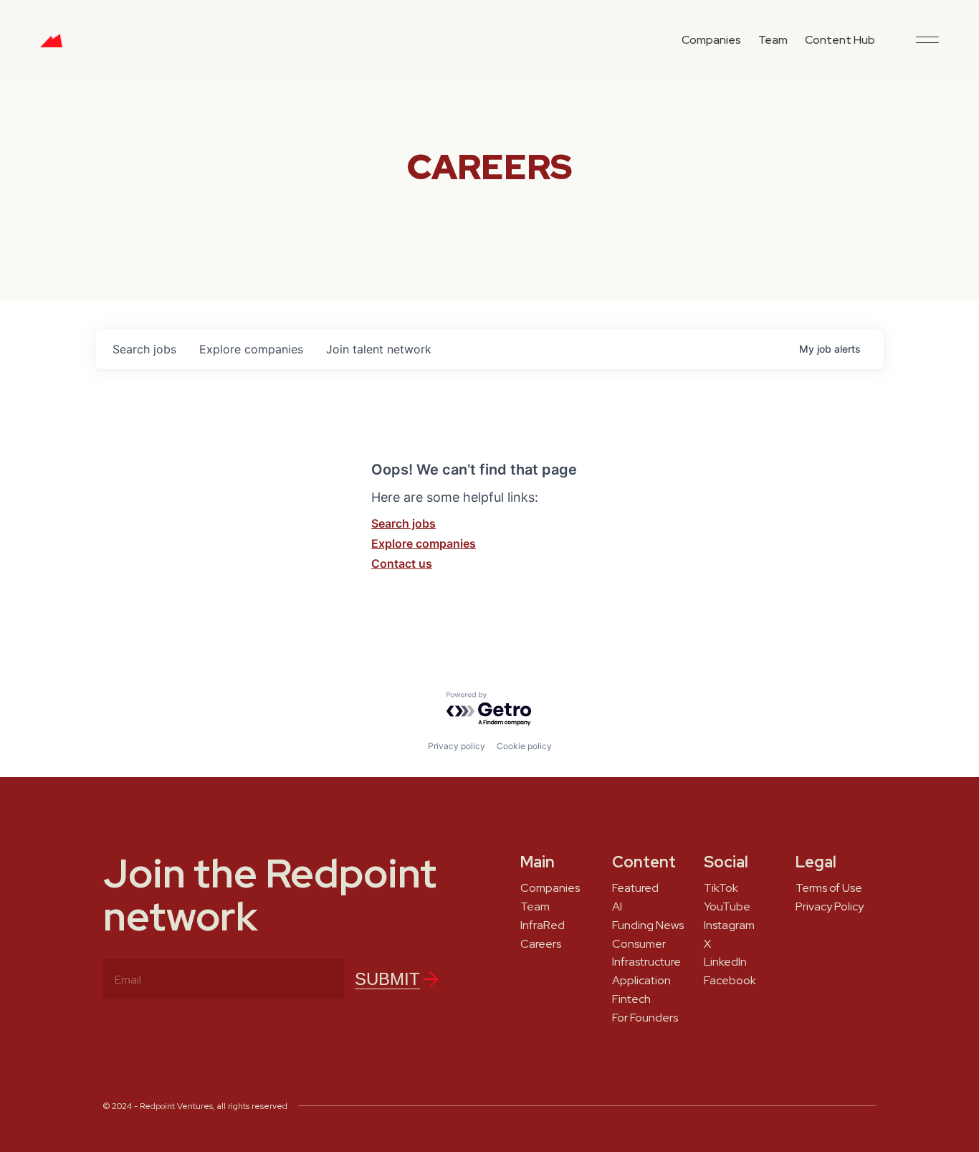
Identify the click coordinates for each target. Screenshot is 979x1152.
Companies (711, 39)
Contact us (401, 563)
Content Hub (840, 39)
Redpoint (51, 46)
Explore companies (423, 543)
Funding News (648, 925)
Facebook (730, 981)
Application (641, 981)
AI (617, 907)
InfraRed (542, 925)
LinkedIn (725, 962)
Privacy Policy (830, 907)
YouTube (727, 907)
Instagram (729, 925)
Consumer (639, 944)
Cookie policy (524, 746)
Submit (387, 979)
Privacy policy (456, 746)
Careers (540, 944)
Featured (635, 888)
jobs (144, 349)
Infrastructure (646, 962)
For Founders (645, 1018)
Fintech (631, 999)
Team (773, 39)
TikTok (721, 888)
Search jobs (403, 523)
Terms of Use (829, 888)
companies (251, 349)
